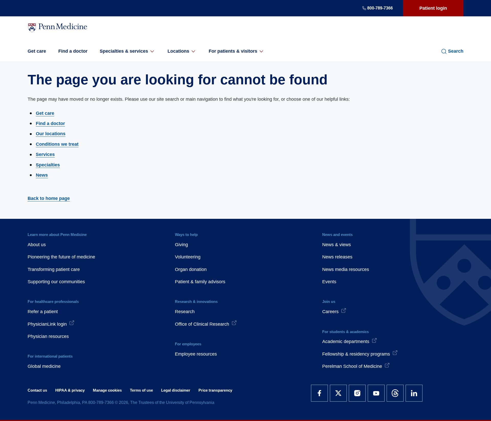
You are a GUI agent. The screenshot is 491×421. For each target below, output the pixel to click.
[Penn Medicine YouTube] (376, 393)
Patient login (433, 8)
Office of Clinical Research (202, 324)
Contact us (37, 390)
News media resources (345, 269)
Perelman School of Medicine (352, 366)
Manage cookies (107, 390)
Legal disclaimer (175, 390)
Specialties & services (124, 51)
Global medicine (44, 366)
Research (185, 311)
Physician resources (48, 336)
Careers (330, 311)
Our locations (50, 133)
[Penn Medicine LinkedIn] (414, 393)
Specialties (48, 164)
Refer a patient (43, 311)
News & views (336, 244)
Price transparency (215, 390)
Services (45, 154)
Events (329, 281)
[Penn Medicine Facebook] (319, 393)
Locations (178, 51)
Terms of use (141, 390)
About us (37, 244)
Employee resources (196, 354)
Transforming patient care (54, 269)
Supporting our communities (56, 281)
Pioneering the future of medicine (61, 256)
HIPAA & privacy (70, 390)
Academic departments (345, 341)
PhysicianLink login (47, 324)
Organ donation (191, 269)
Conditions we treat (57, 144)
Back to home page (49, 198)
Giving (181, 244)
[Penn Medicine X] (338, 393)
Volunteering (187, 256)
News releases (337, 256)
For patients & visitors (233, 51)
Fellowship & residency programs (356, 354)
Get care (37, 51)
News (42, 175)
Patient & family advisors (200, 281)
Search (455, 51)
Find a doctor (72, 51)
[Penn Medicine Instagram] (357, 393)
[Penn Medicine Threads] (395, 393)
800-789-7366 (380, 8)
